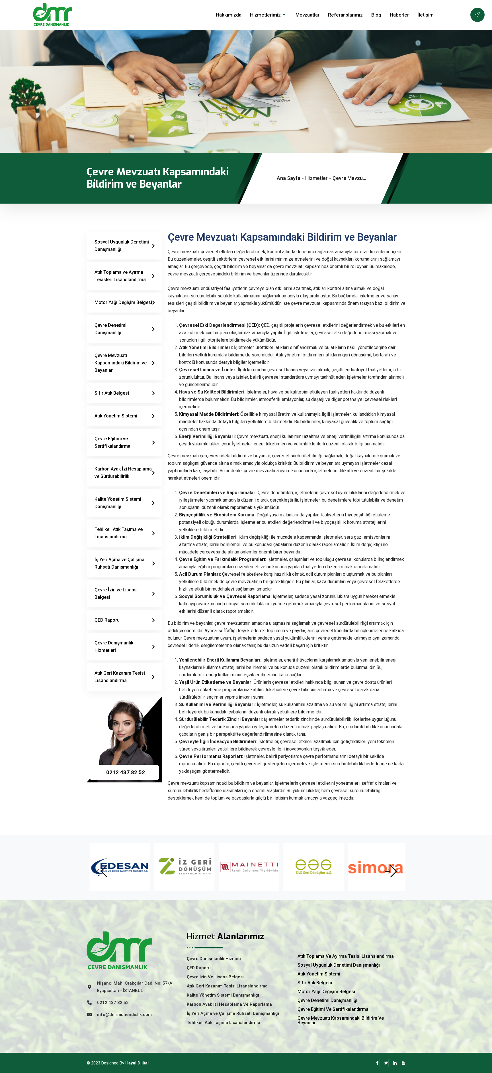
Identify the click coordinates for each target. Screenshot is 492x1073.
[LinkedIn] (392, 1063)
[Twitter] (384, 1063)
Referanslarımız (345, 15)
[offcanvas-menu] (477, 15)
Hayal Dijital (137, 1063)
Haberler (399, 15)
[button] (101, 871)
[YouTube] (401, 1063)
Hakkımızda (228, 15)
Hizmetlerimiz (265, 15)
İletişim (425, 15)
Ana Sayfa (288, 178)
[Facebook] (375, 1063)
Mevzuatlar (307, 15)
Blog (376, 15)
